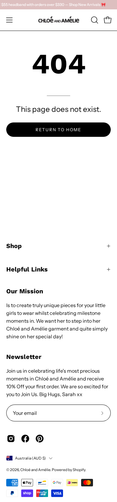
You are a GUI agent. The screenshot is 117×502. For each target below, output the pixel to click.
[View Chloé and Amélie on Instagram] (11, 438)
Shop (14, 246)
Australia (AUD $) (30, 458)
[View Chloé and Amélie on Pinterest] (39, 438)
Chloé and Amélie (35, 469)
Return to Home (58, 129)
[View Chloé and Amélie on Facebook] (25, 438)
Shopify (79, 469)
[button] (94, 20)
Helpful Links (27, 269)
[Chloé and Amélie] (58, 20)
